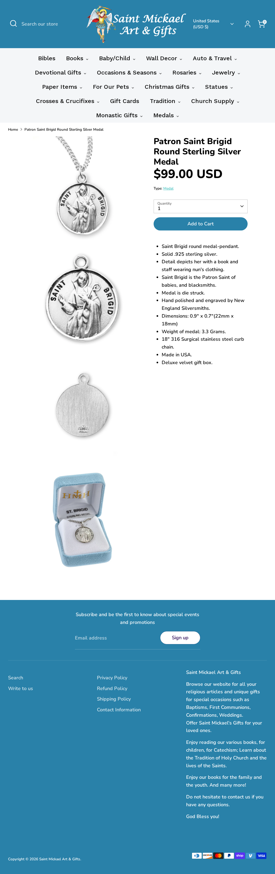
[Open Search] (13, 23)
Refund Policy (112, 688)
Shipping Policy (114, 699)
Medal (168, 188)
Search (15, 677)
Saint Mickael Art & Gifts (59, 859)
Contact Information (119, 709)
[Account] (247, 24)
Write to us (20, 688)
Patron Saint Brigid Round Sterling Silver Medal (63, 129)
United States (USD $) (206, 24)
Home (13, 129)
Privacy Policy (112, 677)
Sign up (180, 637)
